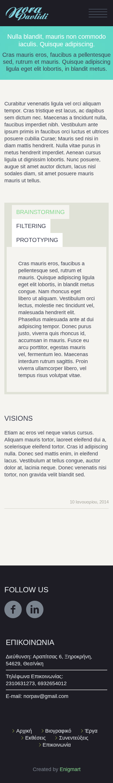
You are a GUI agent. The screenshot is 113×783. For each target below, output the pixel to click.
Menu (98, 13)
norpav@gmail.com (45, 696)
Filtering (31, 226)
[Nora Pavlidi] (27, 6)
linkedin (34, 609)
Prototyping (37, 240)
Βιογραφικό (58, 731)
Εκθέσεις (35, 738)
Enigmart (70, 769)
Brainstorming (40, 212)
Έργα (91, 731)
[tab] (40, 212)
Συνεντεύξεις (73, 738)
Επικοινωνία (57, 745)
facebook (13, 609)
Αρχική (24, 731)
